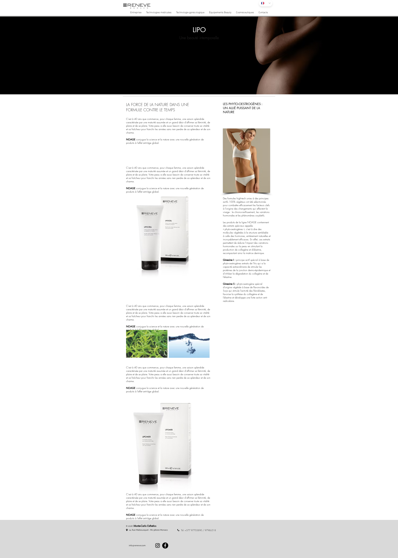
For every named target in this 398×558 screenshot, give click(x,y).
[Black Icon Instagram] (158, 545)
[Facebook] (165, 545)
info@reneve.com (137, 545)
